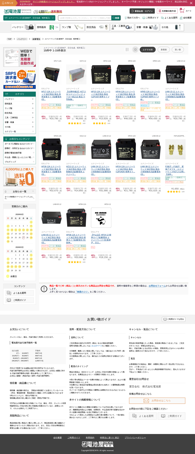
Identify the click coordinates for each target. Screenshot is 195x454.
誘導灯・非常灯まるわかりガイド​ (19, 148)
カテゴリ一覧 (10, 131)
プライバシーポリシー (135, 438)
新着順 (164, 49)
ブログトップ (10, 162)
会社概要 (187, 18)
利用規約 (90, 438)
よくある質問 (171, 18)
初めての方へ (133, 18)
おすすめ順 (148, 49)
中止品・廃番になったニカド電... (18, 157)
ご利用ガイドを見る (175, 319)
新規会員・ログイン (144, 11)
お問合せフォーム (157, 286)
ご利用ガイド (152, 18)
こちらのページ (96, 346)
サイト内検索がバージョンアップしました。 (19, 197)
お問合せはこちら (161, 400)
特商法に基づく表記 (109, 438)
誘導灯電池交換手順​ (13, 153)
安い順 (178, 49)
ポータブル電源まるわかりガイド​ (19, 144)
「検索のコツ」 (82, 292)
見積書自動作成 (169, 11)
